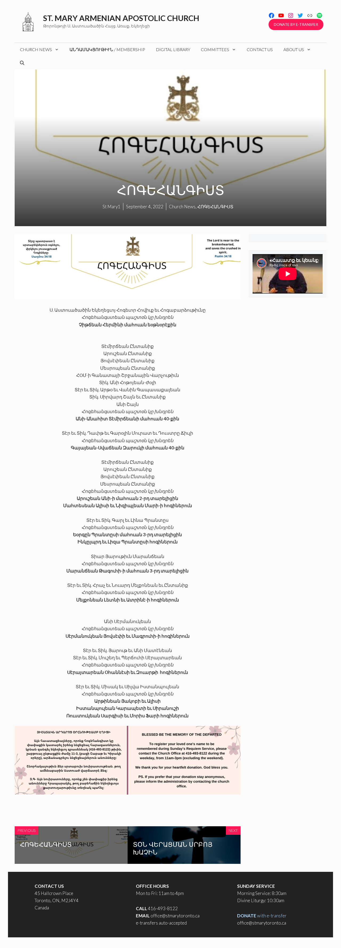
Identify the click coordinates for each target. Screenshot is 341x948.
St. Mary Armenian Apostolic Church (121, 18)
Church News (36, 49)
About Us (293, 49)
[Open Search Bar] (22, 63)
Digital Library (173, 49)
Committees (215, 49)
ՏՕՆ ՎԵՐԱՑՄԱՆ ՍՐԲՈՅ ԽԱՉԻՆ (172, 848)
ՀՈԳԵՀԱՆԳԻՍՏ (46, 844)
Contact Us (260, 49)
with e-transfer (262, 915)
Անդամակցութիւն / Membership (107, 49)
